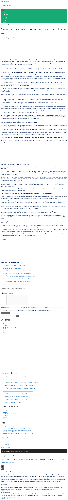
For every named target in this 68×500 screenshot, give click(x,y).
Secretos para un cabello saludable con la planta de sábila (18, 433)
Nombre (3, 307)
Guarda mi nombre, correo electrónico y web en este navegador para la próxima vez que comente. (26, 310)
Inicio (4, 12)
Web (46, 307)
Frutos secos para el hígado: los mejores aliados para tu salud (16, 290)
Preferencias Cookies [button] (6, 462)
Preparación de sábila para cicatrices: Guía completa (17, 430)
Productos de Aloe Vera (9, 426)
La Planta (5, 20)
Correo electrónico (25, 307)
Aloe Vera (5, 14)
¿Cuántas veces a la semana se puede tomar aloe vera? (14, 288)
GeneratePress (24, 451)
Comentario (3, 305)
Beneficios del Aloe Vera (12, 286)
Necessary (4, 484)
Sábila (4, 22)
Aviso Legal (3, 441)
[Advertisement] (34, 48)
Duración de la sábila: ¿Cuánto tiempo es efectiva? (16, 432)
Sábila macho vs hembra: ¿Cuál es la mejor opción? (16, 428)
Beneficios (5, 17)
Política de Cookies (5, 447)
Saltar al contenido (5, 1)
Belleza (5, 15)
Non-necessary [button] (4, 490)
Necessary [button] (3, 482)
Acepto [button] (14, 462)
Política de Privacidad (6, 444)
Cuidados (5, 19)
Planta (5, 330)
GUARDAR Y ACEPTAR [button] (6, 498)
